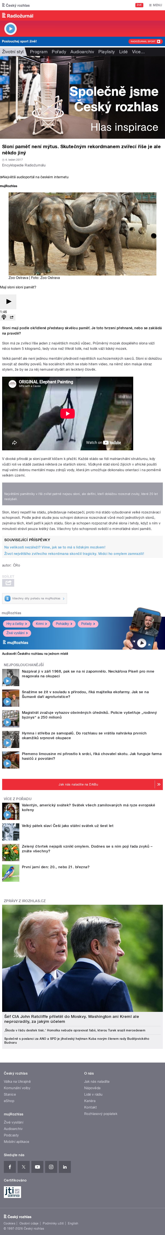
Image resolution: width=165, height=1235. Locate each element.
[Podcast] (4, 317)
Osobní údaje (29, 1223)
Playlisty (106, 51)
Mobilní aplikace (16, 1142)
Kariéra (89, 1101)
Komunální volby (17, 1088)
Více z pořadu (18, 799)
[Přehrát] (8, 301)
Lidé (123, 51)
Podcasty (11, 1135)
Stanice (10, 1094)
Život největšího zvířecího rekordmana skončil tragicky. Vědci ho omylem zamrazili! (74, 554)
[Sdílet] (11, 317)
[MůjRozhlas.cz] (8, 186)
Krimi (40, 624)
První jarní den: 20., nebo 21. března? (56, 867)
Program (38, 51)
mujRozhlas (11, 613)
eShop (9, 1101)
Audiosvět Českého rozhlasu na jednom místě (35, 653)
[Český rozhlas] (16, 5)
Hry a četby (15, 624)
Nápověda (92, 1088)
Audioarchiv (82, 51)
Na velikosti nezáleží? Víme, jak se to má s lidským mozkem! (54, 547)
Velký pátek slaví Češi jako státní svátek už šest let (67, 826)
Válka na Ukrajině (17, 1082)
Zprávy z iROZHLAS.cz (25, 901)
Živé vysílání (15, 633)
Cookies (9, 1223)
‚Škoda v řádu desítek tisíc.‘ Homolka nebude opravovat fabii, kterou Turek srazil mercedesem (74, 1030)
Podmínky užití (53, 1223)
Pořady (59, 51)
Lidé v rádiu (93, 1094)
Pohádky (62, 624)
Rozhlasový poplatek (100, 1114)
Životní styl (13, 51)
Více (138, 51)
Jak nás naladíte (97, 1082)
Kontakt (90, 1107)
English (73, 1223)
